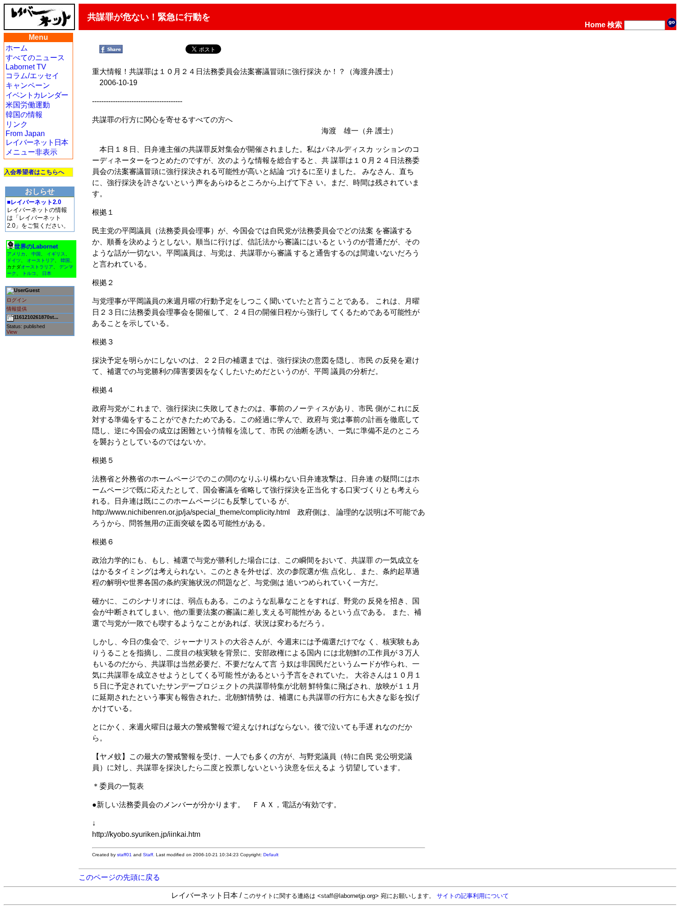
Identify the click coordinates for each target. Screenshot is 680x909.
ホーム (17, 48)
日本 (46, 273)
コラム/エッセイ (32, 76)
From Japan (25, 133)
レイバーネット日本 (37, 142)
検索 (614, 25)
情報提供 (16, 308)
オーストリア (41, 260)
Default (270, 854)
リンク (17, 124)
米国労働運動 (28, 105)
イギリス (56, 253)
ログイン (16, 300)
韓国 (65, 260)
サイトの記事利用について (473, 895)
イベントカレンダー (37, 95)
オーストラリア (37, 266)
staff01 (124, 854)
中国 (36, 253)
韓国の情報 (24, 114)
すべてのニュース (35, 58)
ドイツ (14, 260)
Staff (148, 854)
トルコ (29, 273)
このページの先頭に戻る (119, 877)
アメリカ (16, 253)
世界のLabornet (36, 246)
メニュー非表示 (31, 152)
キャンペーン (28, 85)
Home (595, 25)
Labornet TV (26, 67)
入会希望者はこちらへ (34, 171)
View (11, 332)
